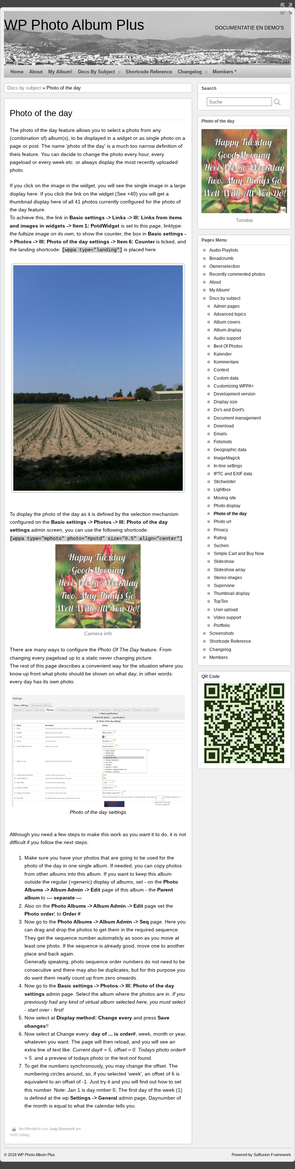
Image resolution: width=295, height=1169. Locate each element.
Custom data (226, 378)
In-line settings (228, 465)
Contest (221, 369)
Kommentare (226, 362)
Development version (234, 393)
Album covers (227, 322)
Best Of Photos (228, 346)
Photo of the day (230, 513)
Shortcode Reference (149, 71)
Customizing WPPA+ (234, 386)
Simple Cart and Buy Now (239, 553)
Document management (237, 418)
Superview (224, 585)
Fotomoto (223, 441)
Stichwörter (225, 481)
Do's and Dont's (229, 409)
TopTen (221, 601)
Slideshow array (229, 569)
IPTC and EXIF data (233, 473)
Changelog (190, 71)
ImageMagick (227, 457)
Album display (227, 330)
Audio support (227, 338)
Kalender (223, 354)
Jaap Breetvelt (61, 1129)
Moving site (225, 497)
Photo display (227, 505)
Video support (227, 617)
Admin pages (227, 306)
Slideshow (224, 561)
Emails (220, 433)
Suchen (221, 545)
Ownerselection (224, 266)
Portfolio (222, 625)
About (35, 71)
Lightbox (222, 489)
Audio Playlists (223, 250)
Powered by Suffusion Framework (261, 1154)
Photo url (222, 521)
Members (218, 657)
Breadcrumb (221, 258)
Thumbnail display (232, 593)
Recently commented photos (237, 274)
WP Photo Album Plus (74, 25)
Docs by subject (96, 71)
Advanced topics (230, 314)
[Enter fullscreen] (286, 8)
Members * (224, 71)
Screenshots (221, 633)
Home (16, 71)
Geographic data (230, 449)
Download (224, 425)
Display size (225, 401)
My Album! (60, 71)
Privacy (221, 529)
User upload (226, 609)
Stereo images (228, 577)
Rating (220, 537)
